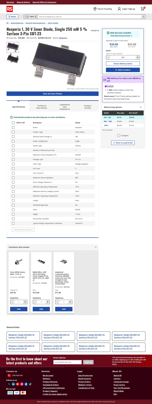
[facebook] (26, 384)
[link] (121, 35)
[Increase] (137, 57)
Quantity (14, 298)
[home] (7, 23)
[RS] (10, 9)
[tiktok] (30, 384)
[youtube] (17, 384)
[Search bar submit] (143, 17)
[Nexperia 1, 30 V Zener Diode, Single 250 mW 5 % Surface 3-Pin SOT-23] (59, 64)
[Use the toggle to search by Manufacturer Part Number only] (35, 17)
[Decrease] (108, 57)
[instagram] (21, 384)
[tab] (18, 105)
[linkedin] (13, 384)
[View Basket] (142, 9)
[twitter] (9, 384)
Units (108, 50)
